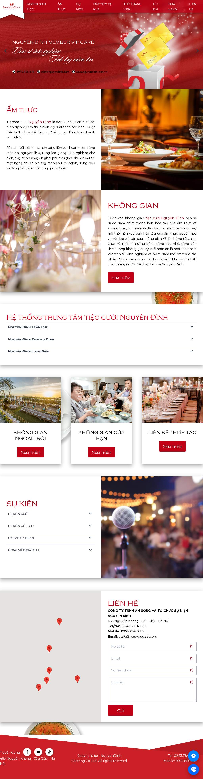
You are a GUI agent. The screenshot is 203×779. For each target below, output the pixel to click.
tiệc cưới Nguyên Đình (165, 218)
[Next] (197, 50)
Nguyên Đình (40, 122)
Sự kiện (79, 6)
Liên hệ (192, 6)
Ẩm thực (62, 6)
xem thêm (120, 277)
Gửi (120, 710)
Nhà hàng (172, 6)
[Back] (5, 50)
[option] (101, 50)
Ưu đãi (155, 6)
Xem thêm (30, 452)
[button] (77, 679)
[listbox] (101, 50)
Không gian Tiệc (36, 6)
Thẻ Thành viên (132, 6)
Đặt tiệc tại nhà (102, 6)
